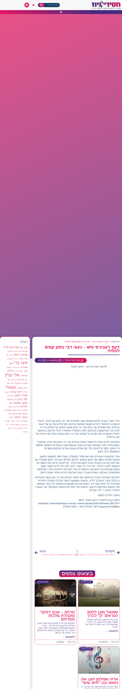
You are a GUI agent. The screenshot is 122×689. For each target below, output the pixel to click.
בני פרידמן (23, 380)
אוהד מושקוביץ (12, 359)
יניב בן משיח (12, 400)
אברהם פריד (11, 347)
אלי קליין (12, 375)
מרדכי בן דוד (14, 414)
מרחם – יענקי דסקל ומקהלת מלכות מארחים (58, 615)
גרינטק (18, 383)
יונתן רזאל (10, 396)
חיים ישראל (16, 392)
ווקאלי (11, 387)
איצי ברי (21, 363)
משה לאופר (21, 417)
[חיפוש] (41, 5)
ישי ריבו (16, 407)
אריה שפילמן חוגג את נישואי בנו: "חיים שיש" (99, 681)
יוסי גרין (23, 399)
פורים (8, 421)
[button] (34, 5)
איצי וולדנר (15, 367)
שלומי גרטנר (17, 428)
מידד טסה (16, 410)
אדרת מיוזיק (12, 351)
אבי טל (24, 347)
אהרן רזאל (20, 355)
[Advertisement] (77, 529)
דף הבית (115, 342)
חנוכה (7, 392)
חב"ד (25, 392)
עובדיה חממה (15, 421)
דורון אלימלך (22, 388)
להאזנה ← (111, 631)
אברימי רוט (23, 351)
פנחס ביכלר (14, 425)
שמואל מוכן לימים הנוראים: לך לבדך (102, 614)
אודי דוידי (9, 355)
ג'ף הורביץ (14, 380)
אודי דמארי (23, 359)
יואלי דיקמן (21, 395)
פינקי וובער (24, 425)
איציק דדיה (18, 371)
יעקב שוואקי (20, 403)
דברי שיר (10, 383)
